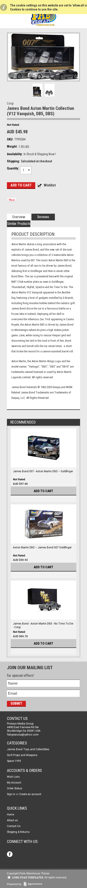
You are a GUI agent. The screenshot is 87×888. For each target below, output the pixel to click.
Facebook (10, 854)
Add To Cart (43, 491)
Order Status (14, 788)
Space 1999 (14, 761)
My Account (14, 782)
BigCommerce (34, 884)
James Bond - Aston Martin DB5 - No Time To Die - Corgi (43, 625)
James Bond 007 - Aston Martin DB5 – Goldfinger (43, 471)
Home (10, 814)
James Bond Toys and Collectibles (28, 749)
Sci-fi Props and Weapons (22, 755)
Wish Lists (13, 776)
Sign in (11, 794)
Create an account (30, 794)
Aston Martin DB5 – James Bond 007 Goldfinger (42, 547)
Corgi (10, 103)
